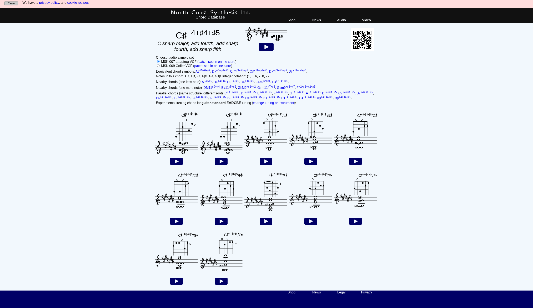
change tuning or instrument (273, 103)
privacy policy (49, 2)
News (316, 20)
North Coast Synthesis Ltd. (210, 12)
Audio (341, 20)
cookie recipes (78, 2)
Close (11, 3)
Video (366, 20)
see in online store (221, 61)
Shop (291, 20)
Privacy (366, 292)
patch (202, 61)
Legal (341, 292)
